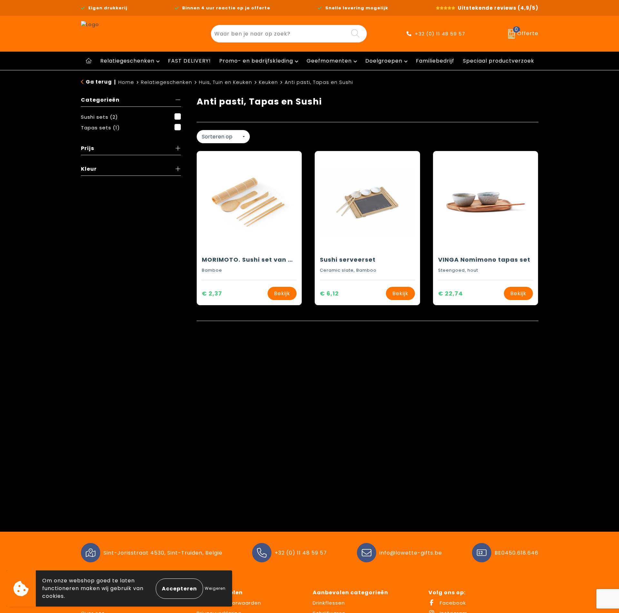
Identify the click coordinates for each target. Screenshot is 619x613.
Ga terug (99, 81)
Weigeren (215, 588)
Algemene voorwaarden (229, 602)
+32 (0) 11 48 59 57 (440, 33)
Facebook (452, 602)
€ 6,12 (329, 293)
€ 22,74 (450, 293)
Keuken (268, 82)
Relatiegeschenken (127, 61)
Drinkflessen (329, 602)
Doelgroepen (383, 61)
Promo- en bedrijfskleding (256, 61)
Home (126, 82)
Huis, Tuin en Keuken (225, 82)
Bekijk (282, 293)
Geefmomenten (329, 61)
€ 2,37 (212, 293)
